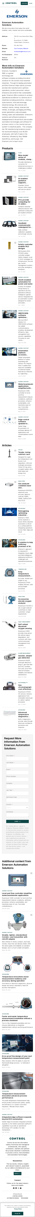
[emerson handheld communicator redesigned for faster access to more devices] (9, 224)
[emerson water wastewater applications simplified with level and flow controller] (9, 385)
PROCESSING (24, 1198)
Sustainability (23, 682)
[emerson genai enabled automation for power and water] (9, 281)
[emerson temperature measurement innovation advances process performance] (17, 1080)
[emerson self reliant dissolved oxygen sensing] (9, 625)
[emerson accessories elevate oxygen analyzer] (9, 600)
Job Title (9, 790)
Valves (20, 449)
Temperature (22, 569)
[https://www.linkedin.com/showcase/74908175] (16, 1188)
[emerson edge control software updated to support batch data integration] (9, 420)
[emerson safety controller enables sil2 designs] (9, 245)
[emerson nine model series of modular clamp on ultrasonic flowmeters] (9, 156)
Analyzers (21, 481)
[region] (17, 1210)
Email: (4, 51)
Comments (9, 812)
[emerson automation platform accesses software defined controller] (9, 351)
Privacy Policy (18, 1208)
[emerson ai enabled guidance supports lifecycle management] (9, 179)
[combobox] (17, 807)
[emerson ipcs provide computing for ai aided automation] (9, 201)
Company (9, 783)
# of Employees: (7, 54)
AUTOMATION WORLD (13, 1198)
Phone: (4, 45)
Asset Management (24, 622)
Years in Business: (5, 58)
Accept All (17, 1213)
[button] (3, 3)
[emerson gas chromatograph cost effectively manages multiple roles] (9, 686)
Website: (5, 48)
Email (8, 769)
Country (9, 804)
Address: (5, 36)
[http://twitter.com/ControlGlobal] (18, 1188)
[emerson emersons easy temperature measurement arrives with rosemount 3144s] (9, 573)
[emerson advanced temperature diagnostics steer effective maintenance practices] (9, 713)
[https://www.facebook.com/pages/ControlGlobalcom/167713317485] (14, 1188)
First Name (10, 755)
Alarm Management (24, 653)
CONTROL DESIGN (17, 1196)
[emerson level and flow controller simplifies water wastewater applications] (17, 880)
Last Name (10, 762)
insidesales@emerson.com (22, 51)
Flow (19, 152)
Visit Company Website (21, 48)
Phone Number (11, 776)
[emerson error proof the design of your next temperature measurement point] (17, 1042)
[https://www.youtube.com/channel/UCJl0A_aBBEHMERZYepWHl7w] (20, 1188)
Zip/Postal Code (11, 797)
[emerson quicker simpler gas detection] (9, 657)
